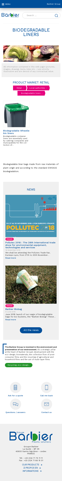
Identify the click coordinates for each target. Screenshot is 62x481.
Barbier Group (53, 4)
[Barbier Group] (10, 15)
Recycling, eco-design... (19, 365)
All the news (31, 330)
